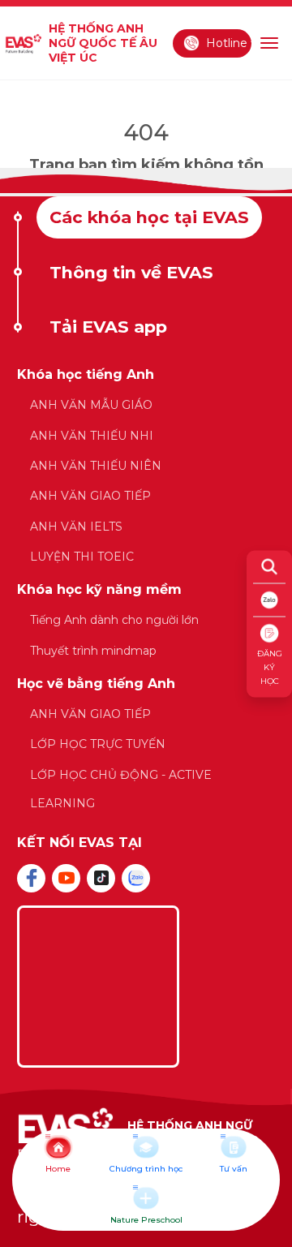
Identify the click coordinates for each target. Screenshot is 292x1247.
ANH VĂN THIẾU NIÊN (95, 465)
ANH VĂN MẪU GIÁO (91, 405)
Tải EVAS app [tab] (108, 326)
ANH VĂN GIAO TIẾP (90, 495)
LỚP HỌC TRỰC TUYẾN (97, 744)
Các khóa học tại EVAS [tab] (149, 217)
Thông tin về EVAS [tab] (131, 272)
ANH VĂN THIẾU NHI (91, 435)
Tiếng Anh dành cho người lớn (114, 620)
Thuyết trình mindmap (93, 650)
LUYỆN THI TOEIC (82, 556)
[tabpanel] (146, 597)
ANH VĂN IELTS (76, 526)
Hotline (226, 43)
